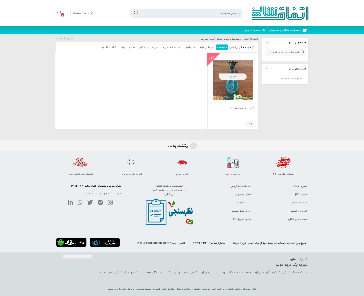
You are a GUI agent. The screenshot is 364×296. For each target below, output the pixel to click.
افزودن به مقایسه (217, 123)
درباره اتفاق (301, 194)
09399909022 (200, 242)
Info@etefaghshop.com (153, 242)
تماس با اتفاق (299, 202)
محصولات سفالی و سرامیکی (285, 30)
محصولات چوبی (252, 30)
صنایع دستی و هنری (291, 78)
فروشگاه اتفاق (251, 39)
